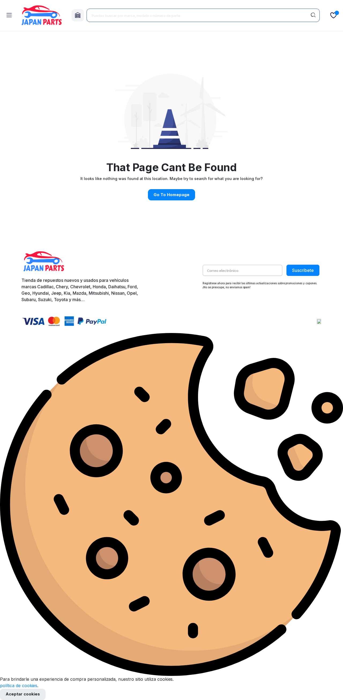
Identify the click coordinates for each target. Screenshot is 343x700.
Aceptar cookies (23, 694)
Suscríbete (303, 270)
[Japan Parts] (42, 15)
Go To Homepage (171, 194)
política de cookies (18, 685)
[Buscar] (313, 15)
